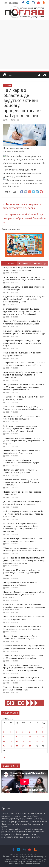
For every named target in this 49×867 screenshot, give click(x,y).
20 (23, 741)
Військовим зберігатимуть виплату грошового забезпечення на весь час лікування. (24, 539)
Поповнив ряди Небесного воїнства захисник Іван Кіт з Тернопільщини (23, 617)
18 (11, 741)
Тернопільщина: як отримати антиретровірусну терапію (22, 206)
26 (17, 746)
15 (37, 736)
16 (43, 736)
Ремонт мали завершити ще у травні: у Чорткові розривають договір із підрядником (23, 407)
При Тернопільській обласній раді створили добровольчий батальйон (24, 218)
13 (23, 736)
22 (37, 741)
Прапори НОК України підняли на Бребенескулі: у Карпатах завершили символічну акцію (24, 322)
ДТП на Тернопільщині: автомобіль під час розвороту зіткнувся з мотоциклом (22, 502)
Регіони (8, 85)
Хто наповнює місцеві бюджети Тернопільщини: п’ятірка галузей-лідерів (21, 461)
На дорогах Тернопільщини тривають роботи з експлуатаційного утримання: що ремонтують (23, 594)
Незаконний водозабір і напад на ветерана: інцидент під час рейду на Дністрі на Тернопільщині (22, 375)
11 (11, 736)
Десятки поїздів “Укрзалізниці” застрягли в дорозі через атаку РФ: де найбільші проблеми (24, 278)
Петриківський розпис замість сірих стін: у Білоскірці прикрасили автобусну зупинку (22, 627)
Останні (10, 263)
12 (17, 736)
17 (4, 741)
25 (11, 746)
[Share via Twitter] (33, 191)
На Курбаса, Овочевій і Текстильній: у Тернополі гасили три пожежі (20, 471)
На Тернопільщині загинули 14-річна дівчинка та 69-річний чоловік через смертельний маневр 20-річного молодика (23, 387)
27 (23, 746)
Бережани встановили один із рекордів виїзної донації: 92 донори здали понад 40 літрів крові (24, 647)
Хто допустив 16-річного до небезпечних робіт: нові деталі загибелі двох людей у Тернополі (21, 572)
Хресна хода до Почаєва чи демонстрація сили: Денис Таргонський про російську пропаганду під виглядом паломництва (24, 560)
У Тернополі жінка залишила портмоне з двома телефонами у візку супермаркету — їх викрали (23, 441)
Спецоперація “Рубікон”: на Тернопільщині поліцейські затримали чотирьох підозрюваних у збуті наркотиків (24, 607)
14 (30, 736)
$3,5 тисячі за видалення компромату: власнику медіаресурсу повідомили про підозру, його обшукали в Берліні (20, 428)
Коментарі (41, 263)
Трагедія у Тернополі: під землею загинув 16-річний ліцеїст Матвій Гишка (23, 688)
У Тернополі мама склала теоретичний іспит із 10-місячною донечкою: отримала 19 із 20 (24, 363)
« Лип (3, 757)
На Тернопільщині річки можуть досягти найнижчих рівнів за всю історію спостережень (24, 678)
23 (43, 741)
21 (30, 741)
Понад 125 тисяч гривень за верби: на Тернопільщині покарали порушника (20, 637)
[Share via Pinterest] (41, 191)
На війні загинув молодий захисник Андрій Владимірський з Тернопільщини (22, 451)
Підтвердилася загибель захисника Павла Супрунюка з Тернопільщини (22, 417)
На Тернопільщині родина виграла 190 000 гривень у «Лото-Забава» (22, 583)
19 (17, 741)
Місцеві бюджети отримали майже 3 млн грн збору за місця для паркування (23, 268)
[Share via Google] (29, 191)
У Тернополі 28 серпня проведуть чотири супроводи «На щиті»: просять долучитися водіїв (22, 343)
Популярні (26, 263)
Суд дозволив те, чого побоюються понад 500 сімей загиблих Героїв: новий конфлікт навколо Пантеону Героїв (24, 299)
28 (30, 746)
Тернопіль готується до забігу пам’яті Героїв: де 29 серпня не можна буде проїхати (23, 656)
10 (4, 736)
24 (4, 746)
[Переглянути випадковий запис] (45, 75)
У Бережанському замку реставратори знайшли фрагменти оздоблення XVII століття (23, 549)
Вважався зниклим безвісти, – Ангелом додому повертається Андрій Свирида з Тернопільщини (21, 482)
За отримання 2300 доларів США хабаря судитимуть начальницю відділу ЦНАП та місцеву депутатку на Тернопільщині (21, 311)
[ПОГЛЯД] (4, 75)
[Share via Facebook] (21, 191)
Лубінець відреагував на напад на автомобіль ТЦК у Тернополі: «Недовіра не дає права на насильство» (23, 514)
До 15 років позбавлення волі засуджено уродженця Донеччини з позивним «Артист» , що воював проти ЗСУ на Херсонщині (23, 667)
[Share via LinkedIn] (37, 191)
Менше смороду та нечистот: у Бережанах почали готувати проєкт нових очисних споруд (24, 332)
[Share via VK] (25, 191)
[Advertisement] (24, 44)
